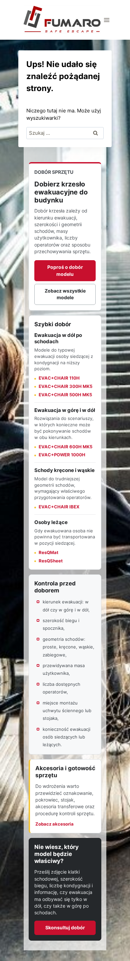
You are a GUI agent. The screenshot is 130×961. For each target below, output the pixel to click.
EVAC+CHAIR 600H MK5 (65, 446)
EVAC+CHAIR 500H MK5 (65, 394)
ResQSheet (51, 560)
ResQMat (48, 552)
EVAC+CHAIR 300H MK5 (65, 386)
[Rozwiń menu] (107, 20)
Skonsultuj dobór (65, 927)
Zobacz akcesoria (54, 824)
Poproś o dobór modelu (65, 270)
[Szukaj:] (65, 133)
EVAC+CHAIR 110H (59, 378)
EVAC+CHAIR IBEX (59, 506)
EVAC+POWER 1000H (62, 454)
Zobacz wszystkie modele (65, 294)
